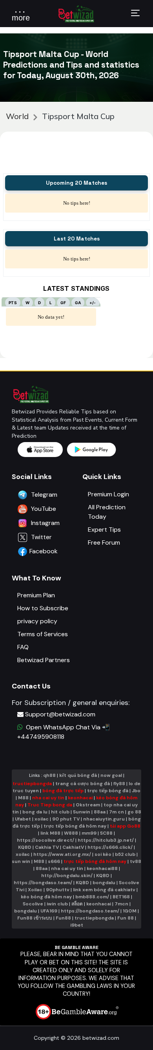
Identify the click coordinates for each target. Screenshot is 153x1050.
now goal (111, 775)
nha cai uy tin (48, 798)
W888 (71, 833)
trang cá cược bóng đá (82, 783)
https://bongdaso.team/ (43, 882)
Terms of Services (42, 634)
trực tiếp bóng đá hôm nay (75, 826)
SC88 (106, 833)
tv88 (135, 861)
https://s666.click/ (110, 847)
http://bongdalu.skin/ (67, 875)
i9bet (76, 925)
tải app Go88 (125, 826)
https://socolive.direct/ (45, 840)
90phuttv (57, 890)
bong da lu (34, 812)
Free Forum (104, 542)
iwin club (57, 904)
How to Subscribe (42, 608)
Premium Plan (36, 595)
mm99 (89, 833)
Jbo (136, 791)
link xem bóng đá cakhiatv (104, 890)
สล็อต (77, 904)
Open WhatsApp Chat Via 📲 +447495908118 (63, 732)
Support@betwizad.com (60, 714)
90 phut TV (66, 819)
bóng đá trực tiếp (63, 791)
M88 (23, 798)
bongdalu (104, 882)
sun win (21, 861)
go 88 (134, 812)
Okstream (88, 805)
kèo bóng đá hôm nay (46, 897)
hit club (60, 812)
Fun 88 (125, 918)
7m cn (116, 812)
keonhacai (80, 798)
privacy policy (37, 621)
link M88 (50, 833)
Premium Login (108, 494)
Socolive (33, 904)
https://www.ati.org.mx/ (62, 854)
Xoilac (35, 890)
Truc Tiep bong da (49, 805)
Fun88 (63, 918)
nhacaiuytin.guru (104, 819)
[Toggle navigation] (135, 14)
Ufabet (23, 819)
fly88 (119, 783)
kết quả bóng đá (78, 775)
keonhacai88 (102, 868)
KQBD (24, 847)
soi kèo (103, 854)
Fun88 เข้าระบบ (34, 918)
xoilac (42, 819)
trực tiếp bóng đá (108, 791)
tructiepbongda (32, 783)
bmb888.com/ (92, 897)
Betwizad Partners (43, 660)
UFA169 (48, 911)
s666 (54, 861)
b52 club (125, 854)
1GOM (130, 911)
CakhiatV (73, 847)
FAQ (23, 647)
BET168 (121, 897)
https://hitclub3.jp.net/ (106, 840)
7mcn (121, 904)
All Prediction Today (107, 512)
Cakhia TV (47, 847)
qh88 (49, 775)
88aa (100, 812)
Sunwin (81, 812)
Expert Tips (104, 529)
